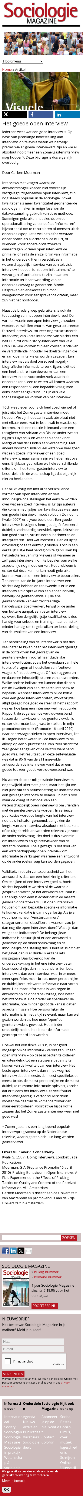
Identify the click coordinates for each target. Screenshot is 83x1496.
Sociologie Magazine (50, 1406)
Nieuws (29, 1421)
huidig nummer (46, 1272)
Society (10, 1427)
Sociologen (13, 1432)
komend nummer (48, 1277)
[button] (14, 114)
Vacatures (31, 1437)
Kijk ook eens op (67, 1406)
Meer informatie (14, 1481)
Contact (48, 1437)
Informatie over (12, 1406)
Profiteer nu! (45, 1305)
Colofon (48, 1442)
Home (7, 69)
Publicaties (31, 1432)
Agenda (29, 1416)
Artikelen (30, 1427)
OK (6, 1489)
